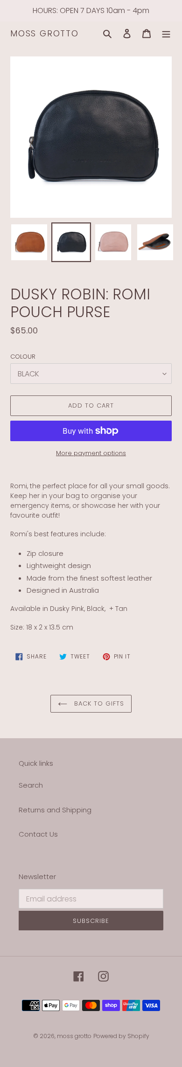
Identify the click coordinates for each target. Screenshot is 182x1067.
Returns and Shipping (55, 810)
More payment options (91, 453)
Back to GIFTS (98, 703)
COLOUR (22, 356)
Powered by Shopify (121, 1036)
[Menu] (166, 34)
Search (31, 785)
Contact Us (38, 834)
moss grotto (44, 33)
